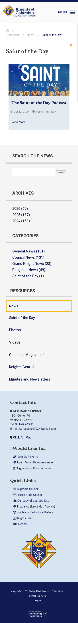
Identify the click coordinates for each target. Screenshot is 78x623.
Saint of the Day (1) (28, 276)
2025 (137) (21, 215)
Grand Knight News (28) (32, 263)
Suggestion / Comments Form (34, 468)
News (13, 306)
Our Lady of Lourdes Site (33, 500)
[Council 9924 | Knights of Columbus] (19, 12)
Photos (15, 330)
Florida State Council (29, 494)
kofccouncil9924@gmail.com (37, 428)
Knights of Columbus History (34, 512)
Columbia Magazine (25, 354)
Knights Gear (19, 367)
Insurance (22, 506)
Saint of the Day (45, 111)
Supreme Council (27, 489)
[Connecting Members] (37, 614)
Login (37, 600)
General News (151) (28, 251)
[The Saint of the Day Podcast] (39, 80)
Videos (15, 342)
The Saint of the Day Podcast (38, 103)
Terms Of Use (37, 595)
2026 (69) (20, 208)
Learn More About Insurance (34, 462)
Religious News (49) (28, 270)
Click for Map (21, 437)
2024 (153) (21, 221)
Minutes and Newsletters (29, 379)
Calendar (21, 524)
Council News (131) (28, 257)
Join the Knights (27, 456)
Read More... (19, 122)
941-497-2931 (24, 424)
